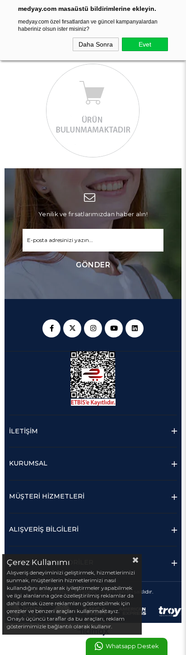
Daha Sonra (96, 44)
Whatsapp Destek (132, 646)
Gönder (93, 265)
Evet (145, 44)
